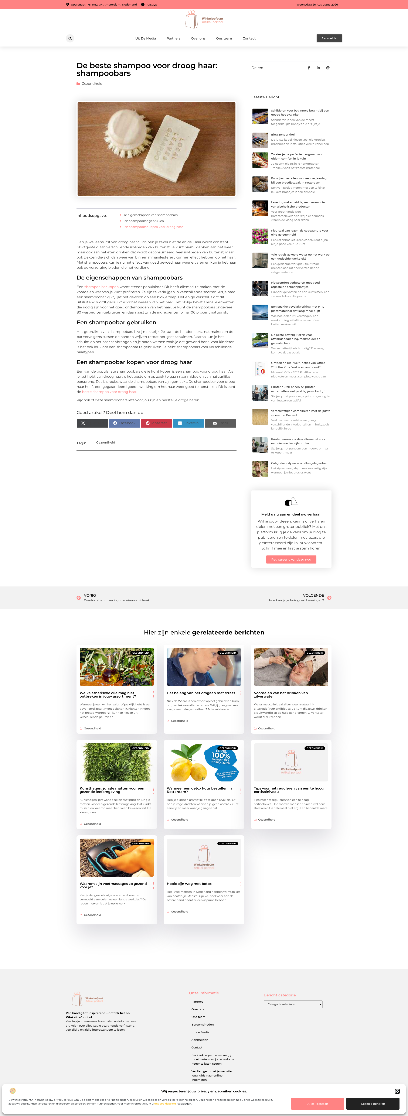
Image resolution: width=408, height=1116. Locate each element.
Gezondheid (92, 84)
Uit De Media (145, 38)
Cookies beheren (373, 1103)
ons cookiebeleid (165, 1103)
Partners (173, 38)
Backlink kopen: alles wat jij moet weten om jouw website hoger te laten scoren (212, 1059)
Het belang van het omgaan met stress (201, 693)
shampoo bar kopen (101, 287)
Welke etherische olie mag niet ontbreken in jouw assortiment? (108, 694)
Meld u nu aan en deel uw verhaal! (291, 514)
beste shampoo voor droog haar (109, 392)
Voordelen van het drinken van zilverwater (281, 694)
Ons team (224, 38)
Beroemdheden (202, 1024)
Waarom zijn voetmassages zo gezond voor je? (113, 885)
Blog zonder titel (283, 134)
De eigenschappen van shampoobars (150, 215)
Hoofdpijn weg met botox (189, 884)
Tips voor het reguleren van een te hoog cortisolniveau (289, 790)
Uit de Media (200, 1032)
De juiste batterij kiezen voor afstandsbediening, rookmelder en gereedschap (295, 339)
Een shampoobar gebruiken (143, 221)
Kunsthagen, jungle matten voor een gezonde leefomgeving (112, 790)
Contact (249, 38)
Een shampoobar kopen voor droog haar (153, 227)
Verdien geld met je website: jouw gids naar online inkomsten (211, 1075)
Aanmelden (199, 1039)
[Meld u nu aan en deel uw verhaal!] (291, 501)
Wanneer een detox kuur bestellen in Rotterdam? (199, 790)
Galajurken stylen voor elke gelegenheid (300, 463)
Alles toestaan (317, 1103)
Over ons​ (198, 38)
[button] (397, 1091)
